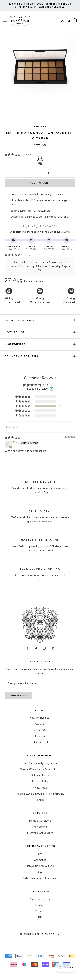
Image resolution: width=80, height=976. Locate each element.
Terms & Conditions (40, 821)
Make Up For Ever (40, 899)
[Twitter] (36, 648)
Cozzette (40, 911)
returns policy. (46, 550)
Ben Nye (40, 126)
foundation (25, 194)
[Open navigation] (5, 20)
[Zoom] (71, 38)
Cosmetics (40, 860)
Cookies (40, 800)
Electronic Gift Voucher (40, 833)
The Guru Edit (40, 742)
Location (40, 736)
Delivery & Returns (21, 356)
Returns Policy (40, 781)
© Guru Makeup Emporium (40, 934)
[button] (13, 154)
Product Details (19, 320)
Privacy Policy (40, 788)
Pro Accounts (40, 827)
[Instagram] (44, 648)
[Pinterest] (53, 648)
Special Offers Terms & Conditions (40, 769)
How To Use (15, 332)
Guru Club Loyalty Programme (40, 763)
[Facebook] (27, 648)
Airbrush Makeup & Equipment (40, 878)
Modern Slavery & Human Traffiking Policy (40, 794)
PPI (40, 917)
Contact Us (40, 730)
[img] (12, 437)
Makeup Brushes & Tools (40, 866)
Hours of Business (40, 718)
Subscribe (18, 695)
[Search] (68, 20)
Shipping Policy (40, 775)
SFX (40, 854)
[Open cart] (75, 20)
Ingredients (15, 344)
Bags (40, 872)
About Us (40, 724)
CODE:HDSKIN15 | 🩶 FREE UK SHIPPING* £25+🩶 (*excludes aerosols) (40, 5)
